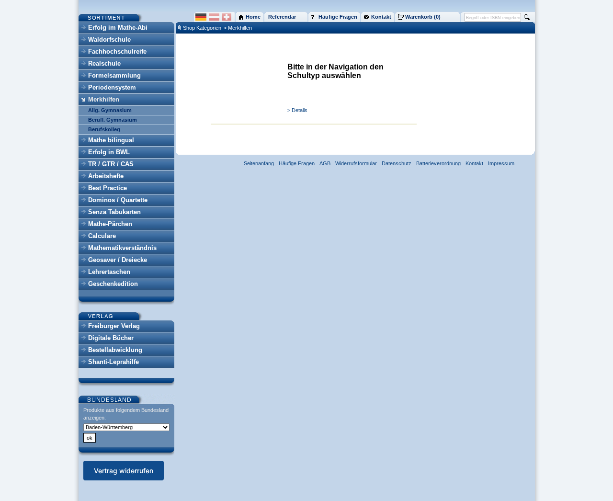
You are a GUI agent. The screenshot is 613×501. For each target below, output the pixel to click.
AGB (324, 163)
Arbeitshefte (106, 176)
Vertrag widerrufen (123, 471)
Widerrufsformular (356, 163)
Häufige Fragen (297, 163)
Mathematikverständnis (122, 247)
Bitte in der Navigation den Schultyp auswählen (335, 71)
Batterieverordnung (438, 163)
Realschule (104, 63)
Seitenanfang (259, 163)
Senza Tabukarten (114, 212)
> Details (297, 110)
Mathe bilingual (111, 140)
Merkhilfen (103, 99)
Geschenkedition (113, 283)
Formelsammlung (114, 75)
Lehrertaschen (109, 271)
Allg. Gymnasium (110, 110)
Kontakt (474, 163)
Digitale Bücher (111, 338)
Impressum (501, 163)
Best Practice (107, 188)
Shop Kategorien (202, 28)
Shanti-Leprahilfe (113, 361)
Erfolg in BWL (109, 152)
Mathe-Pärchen (110, 224)
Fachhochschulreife (117, 51)
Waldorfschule (109, 39)
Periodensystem (112, 87)
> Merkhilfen (238, 28)
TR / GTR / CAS (111, 164)
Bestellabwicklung (115, 349)
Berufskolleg (104, 129)
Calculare (102, 235)
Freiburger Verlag (114, 326)
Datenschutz (396, 163)
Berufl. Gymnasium (112, 120)
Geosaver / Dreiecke (117, 259)
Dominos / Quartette (118, 200)
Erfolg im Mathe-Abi (118, 27)
